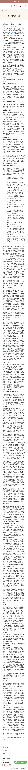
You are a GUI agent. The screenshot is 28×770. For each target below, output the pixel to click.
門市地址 (5, 753)
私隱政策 (13, 79)
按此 (5, 104)
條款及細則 (7, 10)
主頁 (2, 10)
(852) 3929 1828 (5, 762)
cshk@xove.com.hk (6, 758)
